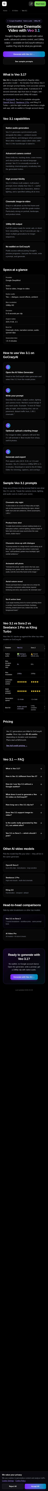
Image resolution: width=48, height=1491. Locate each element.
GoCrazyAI (10, 99)
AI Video (15, 11)
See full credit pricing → (16, 746)
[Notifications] (31, 4)
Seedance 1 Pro (22, 102)
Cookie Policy (20, 1481)
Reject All (13, 1486)
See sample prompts (24, 61)
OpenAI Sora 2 (9, 102)
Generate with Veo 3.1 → (24, 54)
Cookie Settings (8, 1481)
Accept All (35, 1486)
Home (5, 11)
